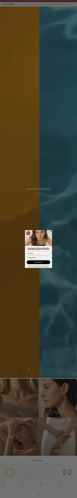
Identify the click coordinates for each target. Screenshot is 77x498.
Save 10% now (38, 262)
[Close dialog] (51, 231)
